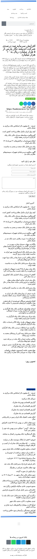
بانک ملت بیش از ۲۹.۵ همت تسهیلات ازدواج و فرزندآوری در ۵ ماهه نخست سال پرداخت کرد (19, 270)
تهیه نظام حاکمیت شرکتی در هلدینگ (22, 468)
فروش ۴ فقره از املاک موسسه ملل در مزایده (19, 440)
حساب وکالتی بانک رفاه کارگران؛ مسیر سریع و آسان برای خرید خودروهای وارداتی (18, 346)
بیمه (8, 9)
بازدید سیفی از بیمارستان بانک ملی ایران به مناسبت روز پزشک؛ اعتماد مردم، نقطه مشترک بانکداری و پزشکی (18, 295)
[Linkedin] (18, 542)
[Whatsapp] (13, 542)
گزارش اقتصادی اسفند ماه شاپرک (23, 410)
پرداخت (21, 9)
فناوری (14, 9)
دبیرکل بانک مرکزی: (28, 399)
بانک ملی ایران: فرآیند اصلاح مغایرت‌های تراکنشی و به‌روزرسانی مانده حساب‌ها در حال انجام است (19, 282)
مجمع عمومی (20, 117)
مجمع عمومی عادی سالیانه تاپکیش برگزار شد (19, 486)
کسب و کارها (24, 13)
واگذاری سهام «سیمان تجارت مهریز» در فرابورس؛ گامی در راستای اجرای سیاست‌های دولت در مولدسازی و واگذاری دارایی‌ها (19, 246)
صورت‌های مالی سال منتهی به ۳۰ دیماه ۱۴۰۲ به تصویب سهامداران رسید (18, 476)
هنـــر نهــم (13, 555)
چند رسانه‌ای (14, 13)
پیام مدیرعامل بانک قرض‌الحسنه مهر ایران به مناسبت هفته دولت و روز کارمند (19, 253)
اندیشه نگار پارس (21, 115)
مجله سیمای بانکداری (23, 17)
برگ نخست (28, 30)
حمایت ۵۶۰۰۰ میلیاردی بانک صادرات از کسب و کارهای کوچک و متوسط (18, 444)
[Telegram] (23, 542)
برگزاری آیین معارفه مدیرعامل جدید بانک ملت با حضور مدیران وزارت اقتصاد (18, 496)
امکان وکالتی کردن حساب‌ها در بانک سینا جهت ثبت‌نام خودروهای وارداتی (18, 258)
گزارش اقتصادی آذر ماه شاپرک (24, 406)
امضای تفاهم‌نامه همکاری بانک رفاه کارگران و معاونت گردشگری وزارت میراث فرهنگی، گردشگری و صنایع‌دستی (19, 311)
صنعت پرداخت (28, 117)
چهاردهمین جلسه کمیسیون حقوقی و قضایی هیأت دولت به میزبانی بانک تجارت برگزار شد (19, 351)
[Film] (8, 542)
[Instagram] (28, 542)
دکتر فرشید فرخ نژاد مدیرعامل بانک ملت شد (19, 464)
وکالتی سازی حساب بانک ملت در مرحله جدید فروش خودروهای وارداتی (19, 340)
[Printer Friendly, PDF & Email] (30, 99)
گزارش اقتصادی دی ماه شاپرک (24, 413)
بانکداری (29, 9)
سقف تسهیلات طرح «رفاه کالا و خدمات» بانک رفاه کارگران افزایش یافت (19, 323)
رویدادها (12, 17)
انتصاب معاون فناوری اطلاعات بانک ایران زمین (19, 449)
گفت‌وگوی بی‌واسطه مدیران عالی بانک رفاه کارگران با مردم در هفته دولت (20, 136)
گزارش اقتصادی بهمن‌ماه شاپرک (23, 402)
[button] (33, 104)
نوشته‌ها (29, 31)
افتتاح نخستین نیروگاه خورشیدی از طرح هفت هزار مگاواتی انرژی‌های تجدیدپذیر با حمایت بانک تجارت (18, 303)
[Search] (4, 23)
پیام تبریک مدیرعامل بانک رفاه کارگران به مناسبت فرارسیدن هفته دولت (20, 317)
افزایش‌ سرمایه (10, 115)
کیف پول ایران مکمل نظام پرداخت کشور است (18, 131)
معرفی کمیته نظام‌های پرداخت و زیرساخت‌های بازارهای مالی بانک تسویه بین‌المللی (18, 481)
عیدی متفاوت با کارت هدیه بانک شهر (22, 501)
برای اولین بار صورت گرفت (25, 471)
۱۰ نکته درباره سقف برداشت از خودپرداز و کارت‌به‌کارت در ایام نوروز (20, 454)
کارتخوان (12, 117)
